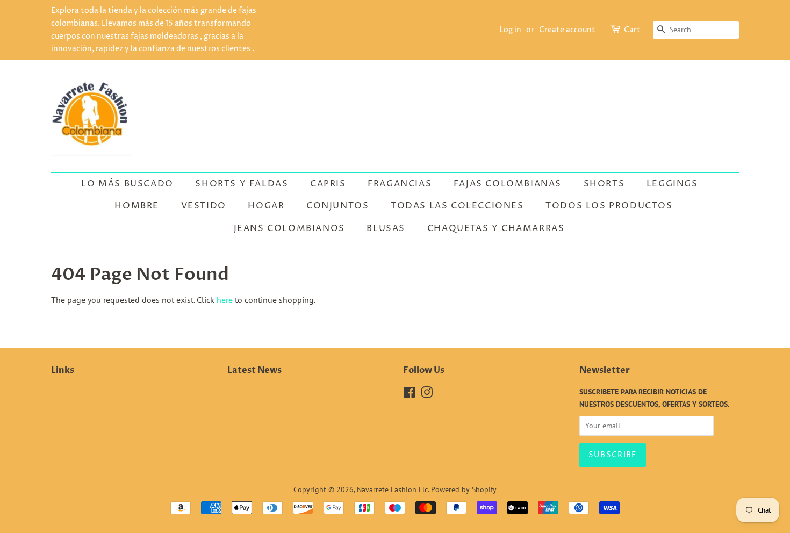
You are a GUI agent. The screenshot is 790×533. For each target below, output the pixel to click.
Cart (632, 30)
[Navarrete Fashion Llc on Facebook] (409, 394)
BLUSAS (386, 228)
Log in (510, 30)
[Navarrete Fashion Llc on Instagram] (427, 394)
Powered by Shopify (464, 489)
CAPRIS (328, 184)
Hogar (266, 206)
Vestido (203, 206)
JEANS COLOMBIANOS (289, 228)
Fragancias (400, 184)
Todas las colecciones (457, 206)
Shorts (604, 184)
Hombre (136, 206)
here (225, 299)
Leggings (672, 184)
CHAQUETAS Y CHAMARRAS (496, 228)
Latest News (254, 370)
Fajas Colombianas (508, 184)
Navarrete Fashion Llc (392, 489)
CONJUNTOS (337, 206)
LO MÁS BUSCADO (127, 184)
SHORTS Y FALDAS (241, 184)
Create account (567, 30)
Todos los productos (608, 206)
